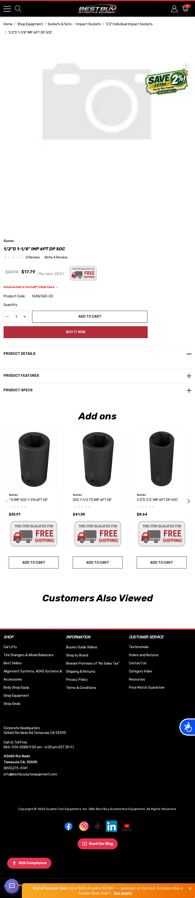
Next (188, 501)
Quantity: (11, 305)
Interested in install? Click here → (31, 287)
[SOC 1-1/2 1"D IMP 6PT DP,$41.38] (98, 459)
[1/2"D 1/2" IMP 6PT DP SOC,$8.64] (162, 459)
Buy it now (75, 332)
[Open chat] (12, 886)
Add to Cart (89, 317)
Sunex (9, 241)
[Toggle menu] (7, 9)
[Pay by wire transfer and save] (166, 82)
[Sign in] (174, 8)
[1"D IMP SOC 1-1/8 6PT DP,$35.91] (34, 459)
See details (123, 893)
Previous (6, 501)
